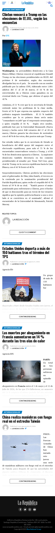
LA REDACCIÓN (18, 29)
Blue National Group (34, 529)
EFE (7, 35)
